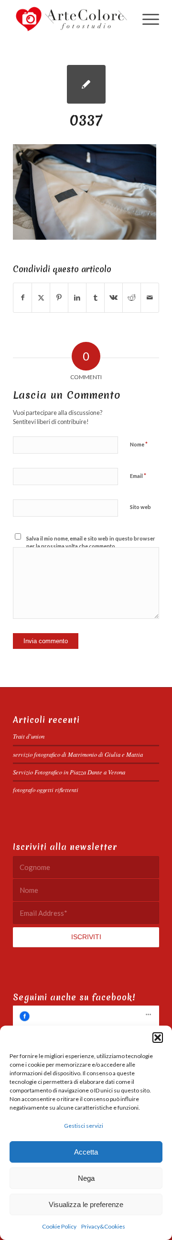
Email (138, 475)
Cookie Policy (59, 1226)
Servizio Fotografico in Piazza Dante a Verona (69, 772)
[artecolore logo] (71, 19)
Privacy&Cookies (103, 1226)
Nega (86, 1178)
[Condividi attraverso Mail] (150, 297)
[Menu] (146, 19)
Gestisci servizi (83, 1125)
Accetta (86, 1152)
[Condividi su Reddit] (131, 297)
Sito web (140, 507)
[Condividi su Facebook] (22, 297)
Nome (139, 444)
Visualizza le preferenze (86, 1204)
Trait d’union (28, 736)
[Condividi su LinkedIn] (77, 297)
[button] (157, 1037)
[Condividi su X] (41, 297)
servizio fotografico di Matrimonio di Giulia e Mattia (78, 754)
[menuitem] (146, 19)
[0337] (86, 84)
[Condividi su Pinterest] (59, 297)
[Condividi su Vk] (113, 297)
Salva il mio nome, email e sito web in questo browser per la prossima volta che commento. (90, 542)
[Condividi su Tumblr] (95, 297)
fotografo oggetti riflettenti (45, 789)
